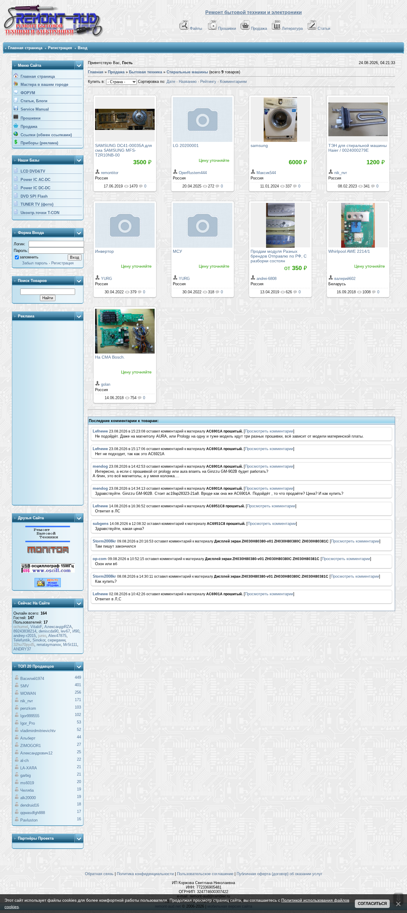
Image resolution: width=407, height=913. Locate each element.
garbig (25, 775)
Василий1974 (32, 678)
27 (79, 744)
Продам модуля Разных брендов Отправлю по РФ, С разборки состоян (279, 256)
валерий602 (344, 278)
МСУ (177, 251)
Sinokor (38, 640)
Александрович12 (36, 753)
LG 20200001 (186, 145)
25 (79, 752)
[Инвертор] (125, 225)
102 (78, 714)
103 (78, 707)
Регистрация (60, 48)
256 (78, 692)
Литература (292, 28)
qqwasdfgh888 (32, 812)
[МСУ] (202, 225)
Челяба (27, 790)
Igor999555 (29, 716)
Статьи (324, 28)
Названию (188, 81)
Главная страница (25, 48)
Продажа (259, 28)
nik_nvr (26, 701)
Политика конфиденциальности (145, 874)
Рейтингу (208, 81)
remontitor (109, 172)
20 (79, 781)
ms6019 (27, 783)
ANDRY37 (22, 649)
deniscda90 (48, 631)
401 (78, 685)
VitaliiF (36, 626)
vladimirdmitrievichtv (38, 730)
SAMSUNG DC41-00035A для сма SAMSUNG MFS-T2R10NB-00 (123, 150)
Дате (171, 81)
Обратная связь (99, 874)
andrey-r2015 (24, 635)
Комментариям (233, 81)
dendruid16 (29, 805)
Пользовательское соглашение (205, 874)
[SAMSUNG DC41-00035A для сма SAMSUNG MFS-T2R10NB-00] (125, 119)
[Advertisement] (47, 413)
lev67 (65, 631)
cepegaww (56, 640)
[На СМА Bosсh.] (125, 331)
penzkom (28, 708)
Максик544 (266, 172)
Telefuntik (21, 640)
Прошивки (227, 28)
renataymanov (49, 644)
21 (79, 767)
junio (42, 635)
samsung (259, 145)
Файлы (196, 28)
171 (78, 699)
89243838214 (24, 631)
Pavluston (29, 820)
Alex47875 (57, 635)
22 (79, 759)
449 (78, 677)
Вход (82, 48)
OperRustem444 (193, 172)
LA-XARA (28, 768)
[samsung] (280, 119)
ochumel (20, 626)
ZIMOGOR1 (30, 745)
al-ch (24, 760)
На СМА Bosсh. (110, 357)
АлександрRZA (58, 626)
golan (105, 384)
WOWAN (28, 693)
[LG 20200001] (202, 119)
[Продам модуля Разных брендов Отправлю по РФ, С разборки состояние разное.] (280, 225)
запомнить (29, 257)
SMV (24, 686)
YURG (106, 278)
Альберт (27, 738)
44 (79, 737)
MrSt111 (70, 644)
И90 (75, 631)
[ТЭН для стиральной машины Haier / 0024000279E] (358, 119)
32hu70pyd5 (23, 644)
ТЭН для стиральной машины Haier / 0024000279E (357, 148)
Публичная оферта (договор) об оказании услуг (279, 874)
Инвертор (104, 251)
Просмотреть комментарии (269, 431)
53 (79, 722)
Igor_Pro (27, 723)
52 (79, 729)
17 (79, 811)
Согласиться (372, 903)
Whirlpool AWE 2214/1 (349, 251)
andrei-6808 (266, 278)
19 (79, 789)
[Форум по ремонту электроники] (47, 541)
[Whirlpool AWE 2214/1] (358, 225)
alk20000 (28, 798)
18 (79, 804)
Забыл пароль (35, 263)
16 (79, 819)
